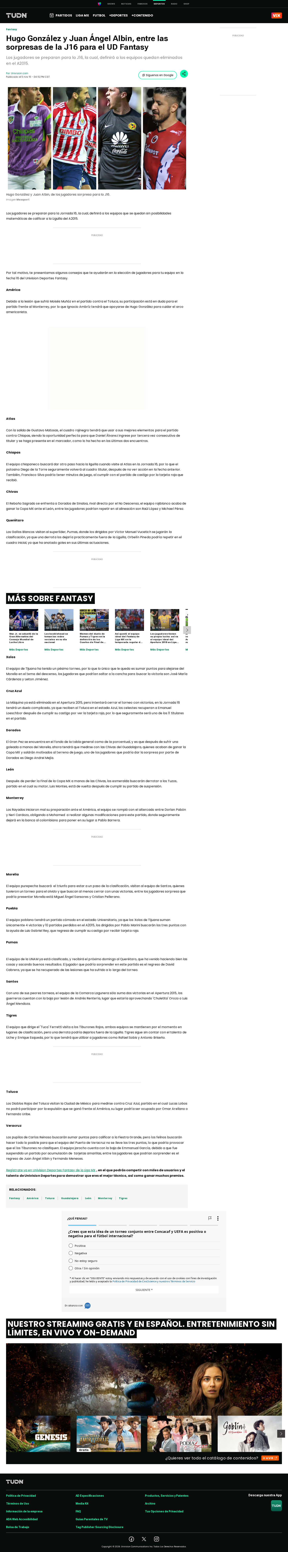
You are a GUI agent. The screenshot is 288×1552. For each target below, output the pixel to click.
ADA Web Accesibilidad (22, 1519)
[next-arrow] (187, 630)
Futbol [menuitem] (99, 15)
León (88, 1198)
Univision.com (19, 73)
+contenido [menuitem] (142, 15)
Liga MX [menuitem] (82, 15)
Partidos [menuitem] (64, 15)
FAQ (78, 1511)
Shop (186, 4)
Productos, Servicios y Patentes (166, 1495)
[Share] (184, 74)
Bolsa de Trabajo (17, 1527)
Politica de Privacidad (21, 1495)
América (32, 1198)
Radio (174, 4)
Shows (111, 4)
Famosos (143, 4)
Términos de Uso (17, 1503)
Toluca (49, 1198)
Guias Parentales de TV (92, 1519)
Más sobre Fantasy (50, 598)
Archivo (150, 1503)
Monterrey (105, 1198)
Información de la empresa (24, 1511)
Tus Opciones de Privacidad (164, 1511)
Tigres (123, 1198)
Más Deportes (18, 649)
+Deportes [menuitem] (118, 15)
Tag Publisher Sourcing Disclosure (99, 1527)
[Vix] (276, 15)
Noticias (126, 4)
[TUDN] (16, 15)
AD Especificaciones (90, 1495)
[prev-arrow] (3, 1433)
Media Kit (82, 1503)
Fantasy (11, 29)
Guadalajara (69, 1198)
